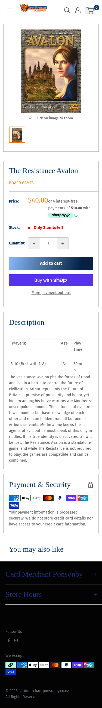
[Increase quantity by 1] (63, 243)
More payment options (51, 292)
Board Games (21, 183)
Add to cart (51, 263)
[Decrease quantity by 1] (34, 243)
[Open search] (67, 10)
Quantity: (17, 243)
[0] (90, 10)
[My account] (78, 10)
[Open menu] (9, 10)
